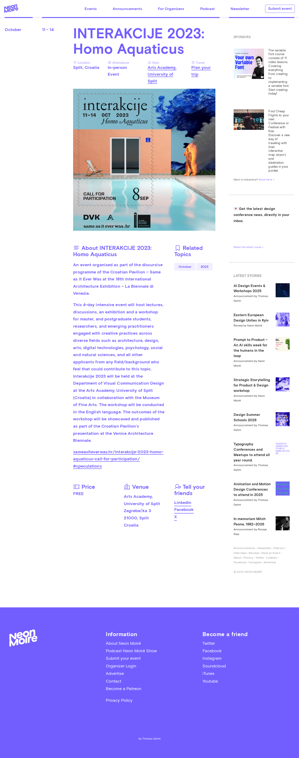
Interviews (240, 553)
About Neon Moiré (123, 643)
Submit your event (123, 658)
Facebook (184, 509)
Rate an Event (271, 553)
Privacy (248, 557)
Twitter (260, 557)
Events (91, 9)
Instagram (255, 562)
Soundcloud (214, 665)
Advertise (270, 562)
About (238, 557)
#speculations (87, 466)
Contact (113, 681)
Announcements (127, 9)
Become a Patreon (123, 688)
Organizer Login (121, 665)
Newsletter (240, 9)
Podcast (207, 9)
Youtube (210, 681)
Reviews (254, 553)
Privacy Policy (119, 700)
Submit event (280, 8)
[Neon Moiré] (11, 8)
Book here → (266, 179)
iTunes (208, 673)
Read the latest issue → (248, 247)
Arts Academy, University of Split (162, 74)
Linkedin (182, 502)
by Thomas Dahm (150, 738)
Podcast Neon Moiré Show (131, 650)
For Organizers (171, 9)
